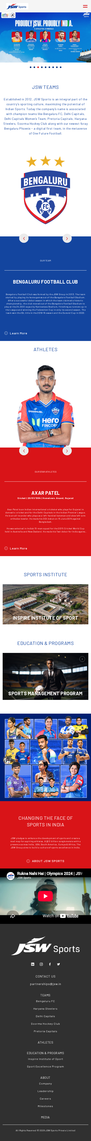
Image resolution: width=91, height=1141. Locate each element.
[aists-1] (82, 660)
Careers (45, 1098)
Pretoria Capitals (45, 1031)
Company (45, 1083)
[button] (30, 67)
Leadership (46, 1090)
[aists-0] (82, 591)
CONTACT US (46, 976)
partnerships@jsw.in (45, 984)
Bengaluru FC (45, 1001)
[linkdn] (32, 964)
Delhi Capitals (45, 1016)
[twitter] (58, 964)
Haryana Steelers (45, 1008)
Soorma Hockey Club (45, 1023)
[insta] (41, 964)
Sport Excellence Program (45, 1066)
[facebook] (49, 964)
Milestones (45, 1106)
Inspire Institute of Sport (45, 1058)
